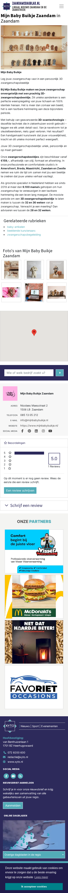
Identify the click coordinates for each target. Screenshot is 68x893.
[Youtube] (13, 775)
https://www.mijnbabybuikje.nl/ (39, 425)
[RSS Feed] (20, 775)
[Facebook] (6, 775)
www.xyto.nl (15, 761)
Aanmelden (12, 805)
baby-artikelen (16, 226)
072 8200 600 (16, 752)
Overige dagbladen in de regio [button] (23, 854)
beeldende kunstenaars (21, 230)
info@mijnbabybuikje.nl (34, 420)
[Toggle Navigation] (61, 6)
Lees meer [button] (41, 877)
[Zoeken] (60, 372)
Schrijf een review (25, 505)
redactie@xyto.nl (18, 757)
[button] (34, 332)
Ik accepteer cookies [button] (34, 886)
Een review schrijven (20, 490)
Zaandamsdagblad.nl (26, 3)
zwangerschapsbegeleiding (24, 234)
